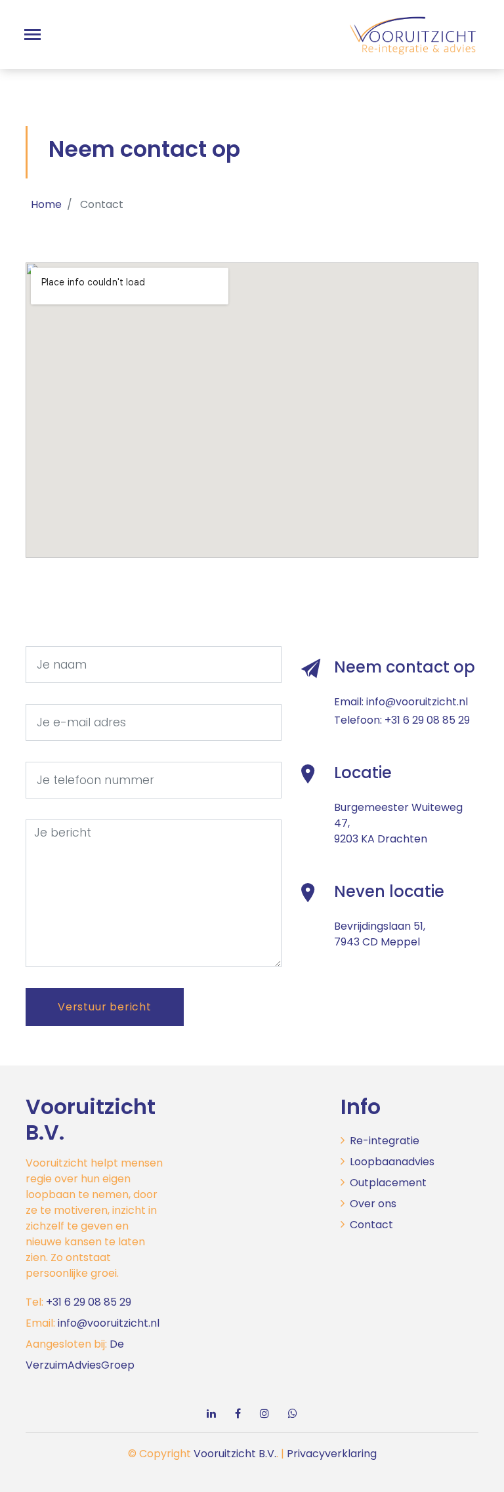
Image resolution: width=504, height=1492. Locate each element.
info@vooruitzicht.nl (417, 701)
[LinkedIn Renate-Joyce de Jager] (211, 1413)
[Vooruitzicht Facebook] (238, 1413)
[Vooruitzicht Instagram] (264, 1413)
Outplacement (388, 1182)
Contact (371, 1224)
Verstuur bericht (105, 1006)
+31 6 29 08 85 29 (427, 720)
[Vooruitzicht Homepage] (413, 29)
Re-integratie (384, 1140)
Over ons (373, 1203)
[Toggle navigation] (32, 34)
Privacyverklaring (332, 1453)
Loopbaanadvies (392, 1161)
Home (46, 204)
